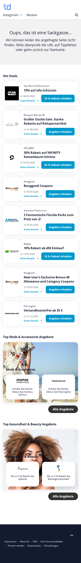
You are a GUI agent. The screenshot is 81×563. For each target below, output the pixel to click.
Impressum (10, 541)
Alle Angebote (63, 409)
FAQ (35, 541)
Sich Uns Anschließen (51, 541)
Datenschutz (34, 545)
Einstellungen (51, 545)
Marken (32, 15)
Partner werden (16, 545)
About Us (24, 541)
